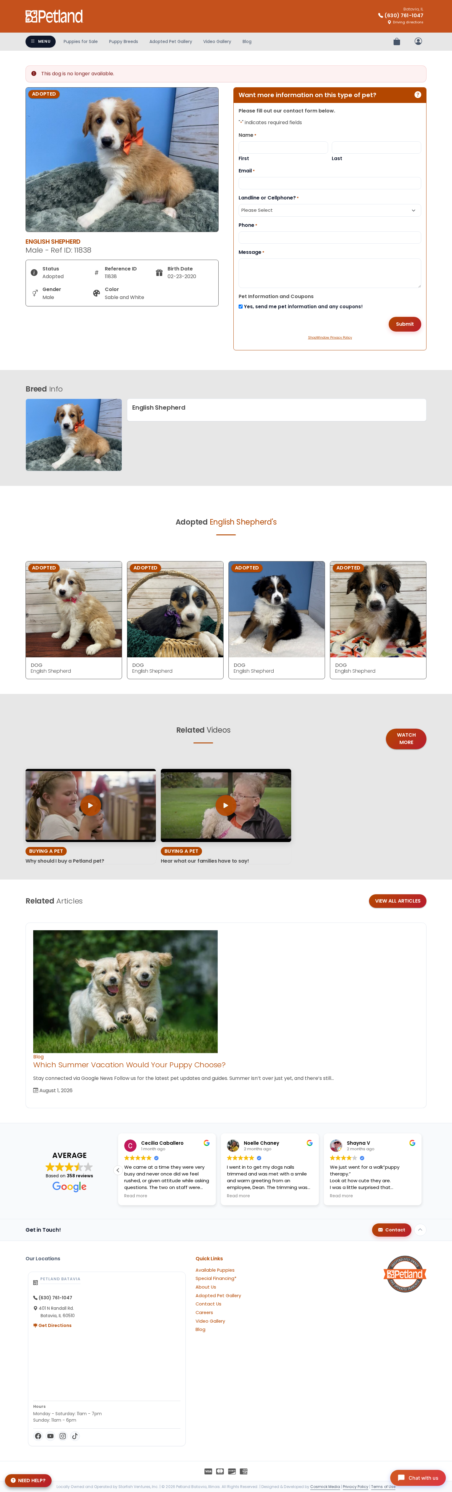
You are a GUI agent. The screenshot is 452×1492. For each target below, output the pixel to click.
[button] (421, 1170)
